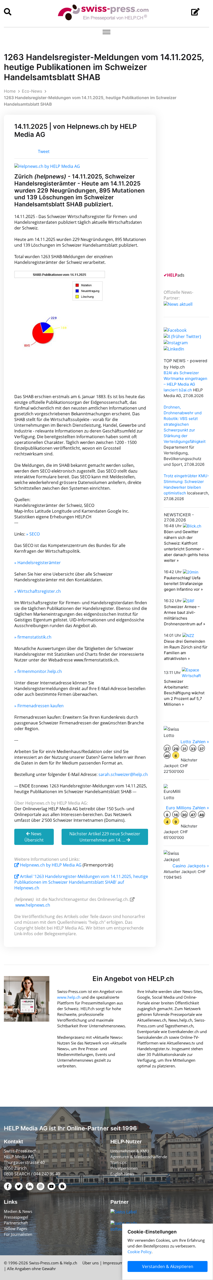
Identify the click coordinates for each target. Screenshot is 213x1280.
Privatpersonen (124, 1168)
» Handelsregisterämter (37, 562)
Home (10, 91)
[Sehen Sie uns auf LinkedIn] (174, 348)
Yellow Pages (15, 1228)
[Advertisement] (188, 193)
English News (122, 1173)
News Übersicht (34, 837)
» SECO (33, 534)
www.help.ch (69, 997)
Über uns (90, 1262)
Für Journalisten (18, 1234)
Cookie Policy (139, 1251)
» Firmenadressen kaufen (39, 706)
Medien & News (18, 1211)
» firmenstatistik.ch (32, 637)
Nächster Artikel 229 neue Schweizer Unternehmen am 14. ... (104, 837)
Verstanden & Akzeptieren (167, 1266)
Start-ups (118, 1162)
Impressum (113, 1262)
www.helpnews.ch (32, 905)
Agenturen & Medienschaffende (138, 1156)
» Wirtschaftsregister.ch (37, 591)
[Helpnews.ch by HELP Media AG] (47, 166)
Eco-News (32, 91)
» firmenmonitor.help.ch (38, 671)
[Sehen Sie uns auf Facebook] (175, 330)
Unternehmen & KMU (129, 1151)
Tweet (44, 151)
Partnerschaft (16, 1222)
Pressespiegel (16, 1217)
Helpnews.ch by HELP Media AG (51, 865)
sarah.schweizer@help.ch (123, 774)
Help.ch (70, 1262)
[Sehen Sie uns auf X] (182, 336)
